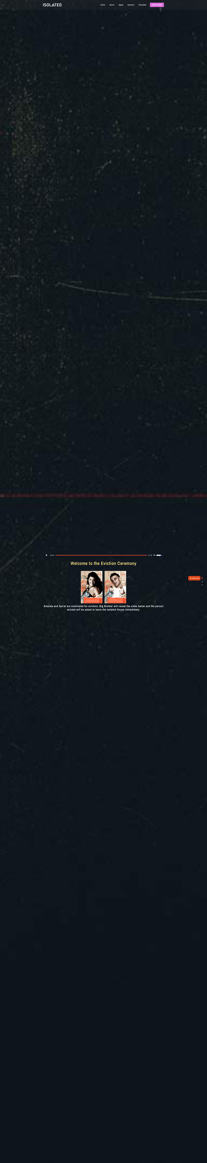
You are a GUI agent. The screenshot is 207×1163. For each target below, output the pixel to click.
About (111, 5)
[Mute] (154, 555)
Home (102, 5)
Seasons (131, 5)
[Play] (46, 555)
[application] (103, 555)
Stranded (142, 5)
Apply (121, 5)
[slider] (159, 555)
